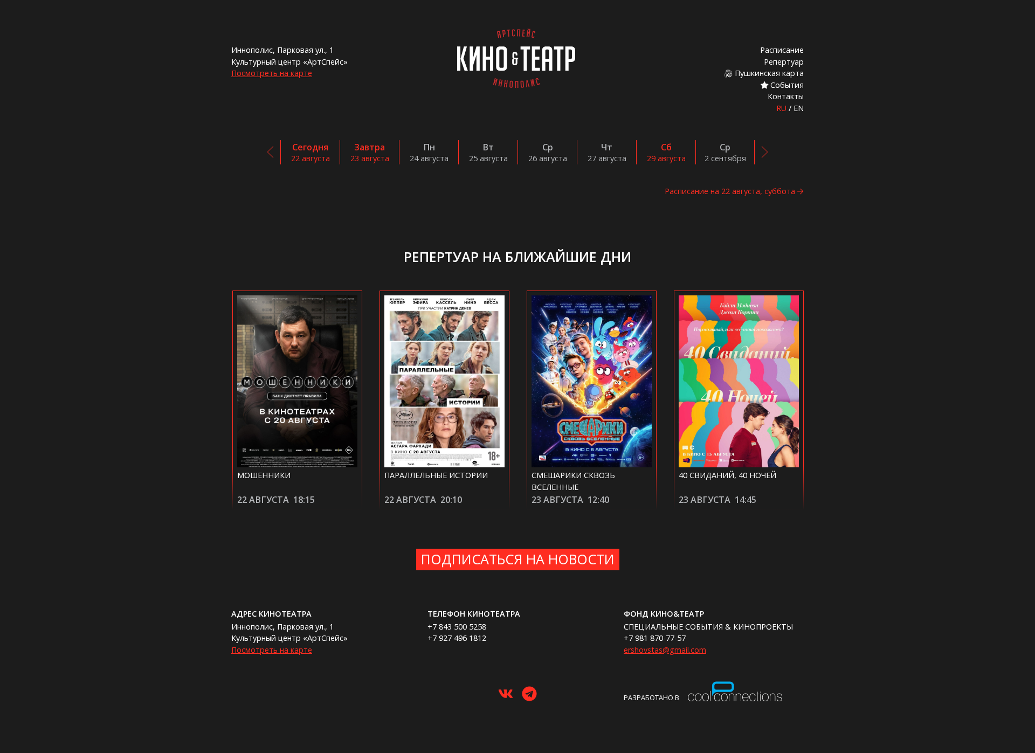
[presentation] (270, 152)
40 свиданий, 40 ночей (727, 475)
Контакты (786, 96)
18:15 (304, 500)
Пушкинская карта (768, 73)
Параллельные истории (436, 475)
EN (799, 108)
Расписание (782, 50)
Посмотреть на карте (271, 73)
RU (781, 108)
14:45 (745, 500)
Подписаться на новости (518, 559)
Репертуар (784, 62)
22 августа (263, 500)
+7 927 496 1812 (456, 638)
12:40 (598, 500)
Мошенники (264, 475)
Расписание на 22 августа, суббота (730, 191)
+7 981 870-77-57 (655, 638)
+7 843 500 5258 (456, 626)
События (786, 85)
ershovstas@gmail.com (665, 650)
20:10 (451, 500)
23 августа (557, 500)
